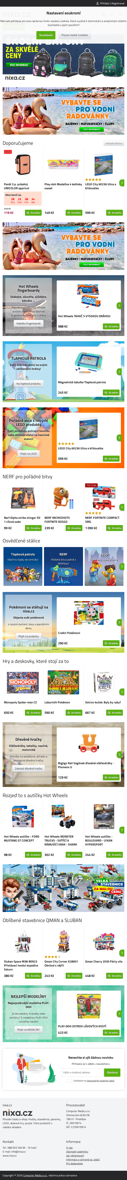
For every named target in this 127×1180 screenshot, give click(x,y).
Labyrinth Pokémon (57, 702)
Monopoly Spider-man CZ (20, 702)
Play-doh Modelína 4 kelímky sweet (63, 186)
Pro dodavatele (74, 1163)
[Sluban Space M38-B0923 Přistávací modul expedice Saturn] (23, 942)
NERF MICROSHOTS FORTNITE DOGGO (57, 519)
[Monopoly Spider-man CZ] (23, 683)
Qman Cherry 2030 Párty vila (103, 961)
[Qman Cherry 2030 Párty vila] (104, 942)
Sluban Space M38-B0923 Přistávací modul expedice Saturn (21, 965)
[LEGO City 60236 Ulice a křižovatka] (104, 165)
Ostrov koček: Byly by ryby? (103, 702)
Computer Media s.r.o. (35, 1175)
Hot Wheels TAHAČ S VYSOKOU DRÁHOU (84, 316)
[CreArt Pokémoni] (89, 613)
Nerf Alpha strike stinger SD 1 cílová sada (22, 519)
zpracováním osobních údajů (100, 1080)
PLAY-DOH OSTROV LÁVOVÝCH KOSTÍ (82, 1026)
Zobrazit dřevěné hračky (28, 768)
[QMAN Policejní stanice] (63, 888)
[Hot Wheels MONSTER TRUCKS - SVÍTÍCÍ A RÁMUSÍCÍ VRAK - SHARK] (63, 817)
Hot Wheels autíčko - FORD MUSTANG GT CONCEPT (21, 838)
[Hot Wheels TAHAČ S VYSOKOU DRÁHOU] (89, 297)
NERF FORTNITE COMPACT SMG (102, 519)
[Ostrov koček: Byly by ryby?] (104, 683)
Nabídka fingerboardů (29, 323)
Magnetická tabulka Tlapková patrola (82, 382)
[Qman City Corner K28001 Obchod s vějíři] (63, 942)
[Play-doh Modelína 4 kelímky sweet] (63, 165)
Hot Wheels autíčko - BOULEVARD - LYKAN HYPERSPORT (98, 840)
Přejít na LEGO (28, 454)
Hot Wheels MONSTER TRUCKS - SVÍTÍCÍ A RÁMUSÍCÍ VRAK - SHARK (60, 840)
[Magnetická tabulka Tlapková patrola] (89, 363)
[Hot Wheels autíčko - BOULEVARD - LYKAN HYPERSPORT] (104, 817)
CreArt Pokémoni (69, 633)
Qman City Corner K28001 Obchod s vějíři (61, 963)
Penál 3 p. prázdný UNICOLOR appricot (16, 186)
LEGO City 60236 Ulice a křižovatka (100, 186)
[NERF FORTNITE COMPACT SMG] (104, 498)
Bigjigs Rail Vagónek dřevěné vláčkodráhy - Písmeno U (86, 765)
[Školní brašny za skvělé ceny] (63, 58)
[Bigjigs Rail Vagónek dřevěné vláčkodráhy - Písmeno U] (89, 744)
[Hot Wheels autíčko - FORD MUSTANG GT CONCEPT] (23, 817)
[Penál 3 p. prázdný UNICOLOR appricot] (23, 165)
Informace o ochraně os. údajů (83, 1159)
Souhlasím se (93, 1080)
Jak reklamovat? (75, 1156)
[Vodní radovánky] (63, 111)
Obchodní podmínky (77, 1152)
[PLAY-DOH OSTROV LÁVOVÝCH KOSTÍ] (89, 1007)
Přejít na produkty (28, 636)
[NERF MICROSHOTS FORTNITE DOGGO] (63, 498)
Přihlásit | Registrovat (112, 3)
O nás (69, 1148)
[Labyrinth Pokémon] (63, 683)
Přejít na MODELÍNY (28, 1030)
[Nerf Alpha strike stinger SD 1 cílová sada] (23, 498)
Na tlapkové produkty (29, 384)
